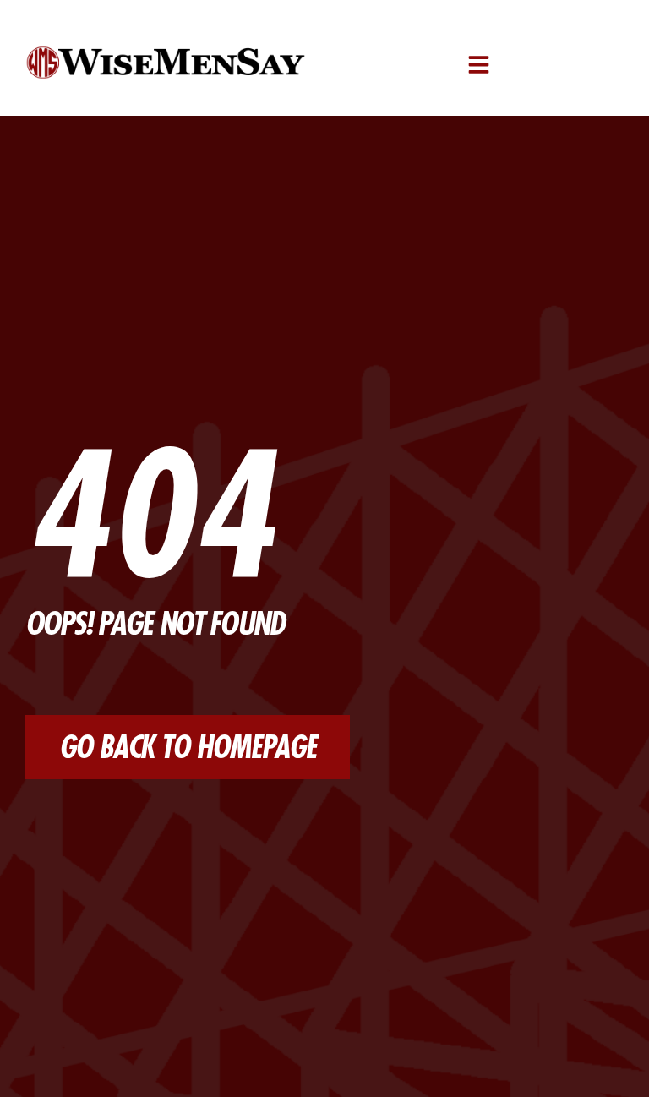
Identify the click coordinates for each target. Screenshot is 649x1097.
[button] (478, 64)
